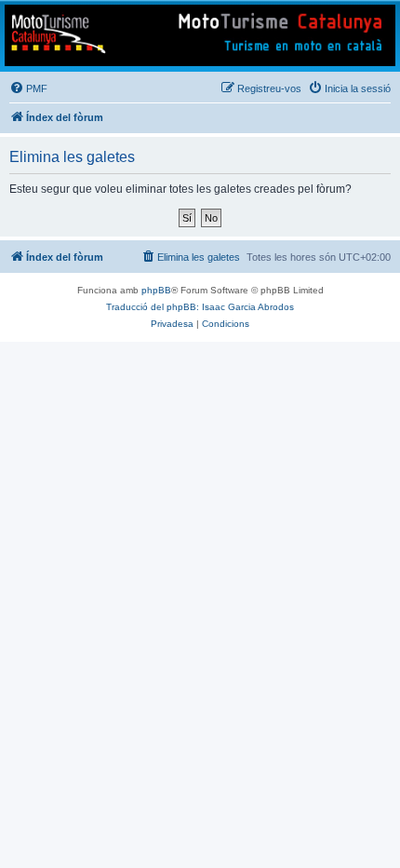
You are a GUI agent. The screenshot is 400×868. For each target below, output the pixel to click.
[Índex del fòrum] (200, 35)
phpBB (156, 290)
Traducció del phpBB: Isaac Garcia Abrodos (200, 307)
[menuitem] (28, 88)
